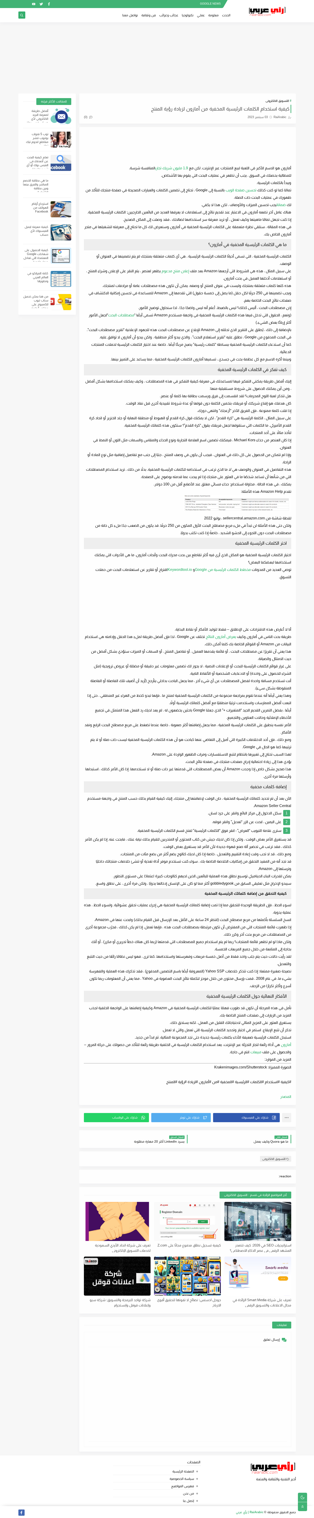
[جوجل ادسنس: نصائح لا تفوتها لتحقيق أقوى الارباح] (187, 1276)
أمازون (286, 1045)
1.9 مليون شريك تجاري (171, 168)
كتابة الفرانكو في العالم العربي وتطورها (37, 277)
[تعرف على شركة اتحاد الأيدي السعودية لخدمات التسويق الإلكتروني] (117, 1221)
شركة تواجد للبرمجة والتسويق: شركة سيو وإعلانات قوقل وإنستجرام (120, 1302)
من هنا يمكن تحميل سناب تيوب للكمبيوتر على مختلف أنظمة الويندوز (35, 304)
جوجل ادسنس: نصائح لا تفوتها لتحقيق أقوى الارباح (189, 1302)
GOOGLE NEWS (210, 3)
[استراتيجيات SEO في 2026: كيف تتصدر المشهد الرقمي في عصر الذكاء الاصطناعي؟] (257, 1221)
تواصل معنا (130, 15)
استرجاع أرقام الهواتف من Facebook (40, 207)
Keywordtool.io (180, 570)
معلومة (213, 15)
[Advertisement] (157, 58)
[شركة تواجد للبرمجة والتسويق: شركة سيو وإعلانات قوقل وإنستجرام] (117, 1276)
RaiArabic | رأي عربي (249, 1512)
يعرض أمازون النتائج (221, 637)
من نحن (188, 1493)
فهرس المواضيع (182, 1486)
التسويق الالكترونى (277, 100)
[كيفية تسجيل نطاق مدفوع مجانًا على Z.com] (187, 1221)
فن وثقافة (148, 15)
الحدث (226, 15)
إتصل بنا (188, 1501)
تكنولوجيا (188, 15)
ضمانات (281, 205)
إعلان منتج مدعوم (175, 271)
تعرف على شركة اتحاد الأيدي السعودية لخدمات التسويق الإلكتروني (123, 1247)
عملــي (201, 15)
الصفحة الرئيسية (183, 1471)
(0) (86, 117)
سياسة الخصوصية (182, 1479)
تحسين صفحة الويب (241, 190)
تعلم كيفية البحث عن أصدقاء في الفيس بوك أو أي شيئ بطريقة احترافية (37, 165)
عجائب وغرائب (168, 15)
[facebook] (49, 4)
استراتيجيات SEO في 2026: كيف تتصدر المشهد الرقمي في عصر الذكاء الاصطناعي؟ (260, 1247)
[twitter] (41, 4)
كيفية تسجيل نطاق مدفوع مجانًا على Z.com (189, 1245)
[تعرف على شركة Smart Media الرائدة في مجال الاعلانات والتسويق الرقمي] (257, 1276)
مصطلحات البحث (121, 315)
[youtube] (34, 4)
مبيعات (255, 1052)
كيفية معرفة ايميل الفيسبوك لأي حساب (36, 230)
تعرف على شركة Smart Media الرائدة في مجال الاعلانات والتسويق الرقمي (262, 1302)
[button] (246, 1117)
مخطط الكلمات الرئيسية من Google (223, 570)
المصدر (285, 1097)
